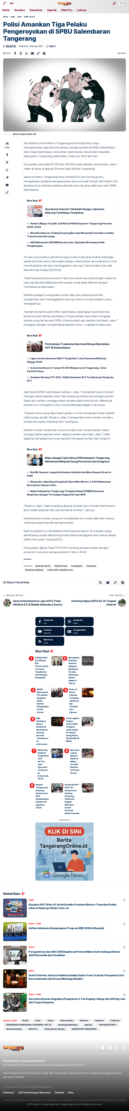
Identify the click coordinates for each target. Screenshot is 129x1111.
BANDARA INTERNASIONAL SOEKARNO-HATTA (28, 1025)
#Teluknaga (91, 566)
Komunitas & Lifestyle (55, 1029)
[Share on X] (20, 53)
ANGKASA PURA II (107, 1025)
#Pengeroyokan (60, 566)
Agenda (88, 1025)
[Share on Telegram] (7, 177)
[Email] (32, 53)
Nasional (99, 1020)
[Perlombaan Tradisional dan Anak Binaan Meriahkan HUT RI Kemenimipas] (35, 346)
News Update (29, 17)
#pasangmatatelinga (67, 1025)
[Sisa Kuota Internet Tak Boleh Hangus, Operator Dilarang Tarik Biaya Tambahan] (35, 211)
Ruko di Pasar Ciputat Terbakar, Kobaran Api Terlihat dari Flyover (74, 701)
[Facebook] (49, 621)
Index (19, 17)
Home (13, 17)
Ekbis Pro (33, 1029)
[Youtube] (49, 631)
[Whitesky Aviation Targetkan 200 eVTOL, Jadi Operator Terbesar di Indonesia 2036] (57, 753)
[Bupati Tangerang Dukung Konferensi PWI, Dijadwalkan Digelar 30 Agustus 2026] (57, 788)
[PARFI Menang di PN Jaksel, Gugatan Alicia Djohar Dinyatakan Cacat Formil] (57, 692)
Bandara (84, 1020)
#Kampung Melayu (42, 566)
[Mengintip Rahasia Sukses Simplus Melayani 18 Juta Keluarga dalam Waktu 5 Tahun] (88, 661)
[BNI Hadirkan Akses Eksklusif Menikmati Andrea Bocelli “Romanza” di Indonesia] (57, 721)
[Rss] (123, 1048)
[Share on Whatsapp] (26, 53)
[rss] (49, 641)
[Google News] (79, 631)
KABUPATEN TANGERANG (34, 570)
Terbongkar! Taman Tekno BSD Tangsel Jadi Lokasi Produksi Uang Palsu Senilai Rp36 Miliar (72, 729)
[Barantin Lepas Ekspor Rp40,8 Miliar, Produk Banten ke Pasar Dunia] (88, 753)
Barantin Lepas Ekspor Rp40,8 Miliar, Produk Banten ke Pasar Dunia (74, 761)
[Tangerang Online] (64, 3)
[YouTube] (102, 1048)
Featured (114, 1020)
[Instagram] (79, 621)
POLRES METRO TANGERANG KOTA (60, 570)
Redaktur (11, 46)
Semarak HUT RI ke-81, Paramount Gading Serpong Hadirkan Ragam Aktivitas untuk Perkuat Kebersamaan (72, 798)
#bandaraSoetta (14, 1029)
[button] (5, 3)
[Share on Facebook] (15, 53)
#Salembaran (76, 566)
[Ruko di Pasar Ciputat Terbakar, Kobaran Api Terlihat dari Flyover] (88, 692)
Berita (5, 17)
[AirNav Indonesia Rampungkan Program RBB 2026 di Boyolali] (15, 931)
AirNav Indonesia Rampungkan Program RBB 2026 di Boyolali (66, 928)
